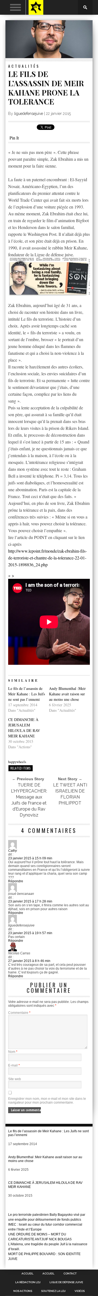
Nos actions (22, 1291)
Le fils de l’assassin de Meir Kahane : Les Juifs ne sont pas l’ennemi (26, 694)
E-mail (14, 1065)
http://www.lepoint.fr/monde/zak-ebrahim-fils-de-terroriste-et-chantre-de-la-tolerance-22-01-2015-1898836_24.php (47, 557)
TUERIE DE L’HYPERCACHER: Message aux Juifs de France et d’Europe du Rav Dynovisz (29, 800)
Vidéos (80, 1291)
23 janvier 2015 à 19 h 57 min (30, 933)
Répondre (15, 881)
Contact (69, 1273)
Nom (12, 1052)
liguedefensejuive (28, 113)
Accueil (27, 1273)
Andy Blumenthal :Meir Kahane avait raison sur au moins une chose (67, 694)
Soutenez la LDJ (53, 1291)
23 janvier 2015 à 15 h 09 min (30, 858)
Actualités (24, 66)
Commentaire (19, 1013)
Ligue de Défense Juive (66, 1282)
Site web (14, 1079)
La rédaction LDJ (28, 1282)
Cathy (12, 851)
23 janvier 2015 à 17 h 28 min (30, 901)
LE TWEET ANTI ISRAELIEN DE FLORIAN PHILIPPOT (70, 794)
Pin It (14, 138)
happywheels (17, 761)
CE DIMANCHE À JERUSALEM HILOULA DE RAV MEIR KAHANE (24, 727)
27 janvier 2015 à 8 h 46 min (29, 961)
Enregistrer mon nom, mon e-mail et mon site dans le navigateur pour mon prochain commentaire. (47, 1100)
